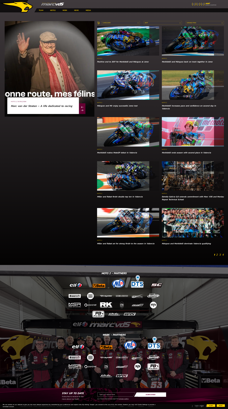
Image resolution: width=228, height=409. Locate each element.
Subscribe (150, 394)
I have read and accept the (114, 399)
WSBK (65, 10)
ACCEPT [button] (211, 405)
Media (88, 10)
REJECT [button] (221, 405)
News (76, 10)
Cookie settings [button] (199, 406)
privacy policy (124, 399)
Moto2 (53, 10)
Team (41, 10)
